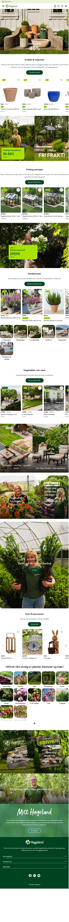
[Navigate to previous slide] (3, 95)
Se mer (34, 570)
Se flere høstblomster (34, 284)
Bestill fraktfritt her (34, 182)
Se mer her (34, 624)
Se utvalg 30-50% (35, 380)
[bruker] (55, 6)
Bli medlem (34, 831)
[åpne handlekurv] (66, 6)
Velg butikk (7, 1)
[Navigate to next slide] (66, 95)
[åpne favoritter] (62, 6)
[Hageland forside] (11, 6)
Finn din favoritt (34, 72)
